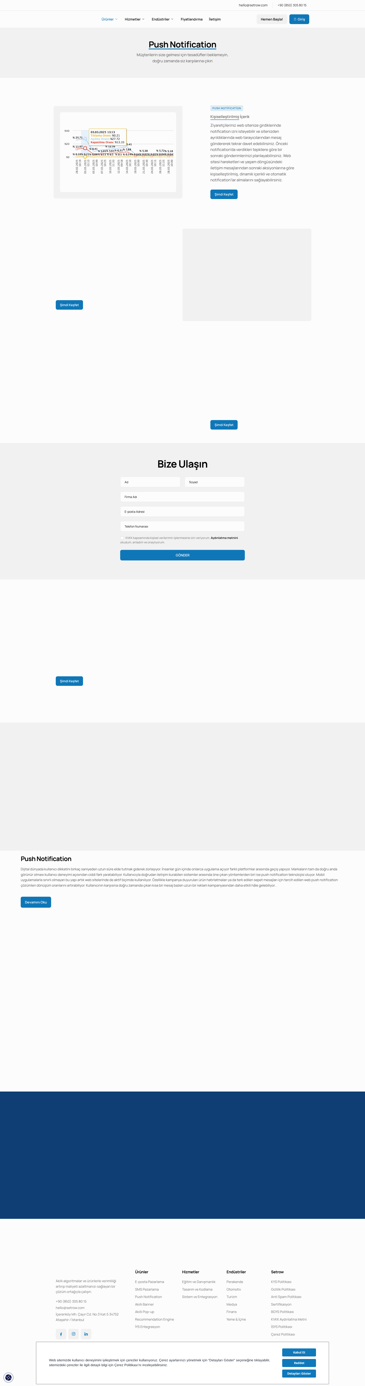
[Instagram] (73, 1334)
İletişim (215, 19)
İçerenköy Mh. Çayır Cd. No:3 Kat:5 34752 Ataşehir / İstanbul (87, 1317)
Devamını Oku (36, 902)
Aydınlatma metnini (224, 538)
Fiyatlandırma (192, 19)
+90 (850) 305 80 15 (292, 5)
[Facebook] (61, 1334)
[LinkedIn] (86, 1334)
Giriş (301, 19)
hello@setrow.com (253, 5)
